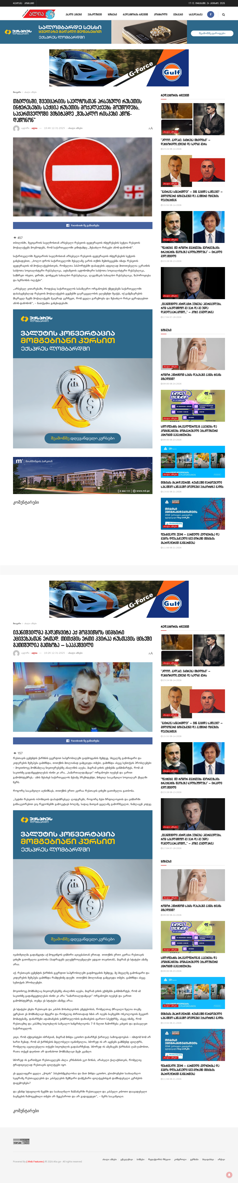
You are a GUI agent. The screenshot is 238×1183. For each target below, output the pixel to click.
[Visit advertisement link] (119, 70)
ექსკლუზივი (95, 14)
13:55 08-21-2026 (172, 492)
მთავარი (17, 92)
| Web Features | (35, 1161)
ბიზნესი (112, 14)
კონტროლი (160, 14)
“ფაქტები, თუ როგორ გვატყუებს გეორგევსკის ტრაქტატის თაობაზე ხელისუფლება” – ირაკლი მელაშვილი (191, 252)
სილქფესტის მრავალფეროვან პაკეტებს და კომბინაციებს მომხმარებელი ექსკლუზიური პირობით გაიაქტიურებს (189, 431)
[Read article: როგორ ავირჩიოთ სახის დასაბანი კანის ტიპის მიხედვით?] (193, 354)
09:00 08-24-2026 (172, 384)
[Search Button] (223, 14)
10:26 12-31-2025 (54, 653)
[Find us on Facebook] (210, 14)
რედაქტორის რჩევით (135, 14)
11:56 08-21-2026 (172, 548)
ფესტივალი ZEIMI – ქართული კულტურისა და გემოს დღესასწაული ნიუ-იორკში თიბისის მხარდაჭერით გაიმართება (190, 538)
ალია (34, 128)
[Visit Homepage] (39, 14)
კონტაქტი (29, 3)
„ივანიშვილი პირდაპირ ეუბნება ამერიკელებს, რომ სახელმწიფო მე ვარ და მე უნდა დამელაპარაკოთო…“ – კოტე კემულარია (191, 308)
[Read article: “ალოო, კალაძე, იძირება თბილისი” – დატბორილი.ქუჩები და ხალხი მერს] (193, 119)
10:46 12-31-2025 (54, 128)
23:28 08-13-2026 (172, 261)
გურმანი (178, 14)
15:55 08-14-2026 (172, 205)
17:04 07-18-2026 (172, 317)
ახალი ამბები (74, 14)
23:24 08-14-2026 (172, 149)
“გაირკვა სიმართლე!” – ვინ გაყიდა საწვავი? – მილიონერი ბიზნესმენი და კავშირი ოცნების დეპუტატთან (192, 196)
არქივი (221, 1159)
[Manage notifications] (229, 1175)
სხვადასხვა (195, 14)
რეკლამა (17, 3)
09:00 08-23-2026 (172, 440)
